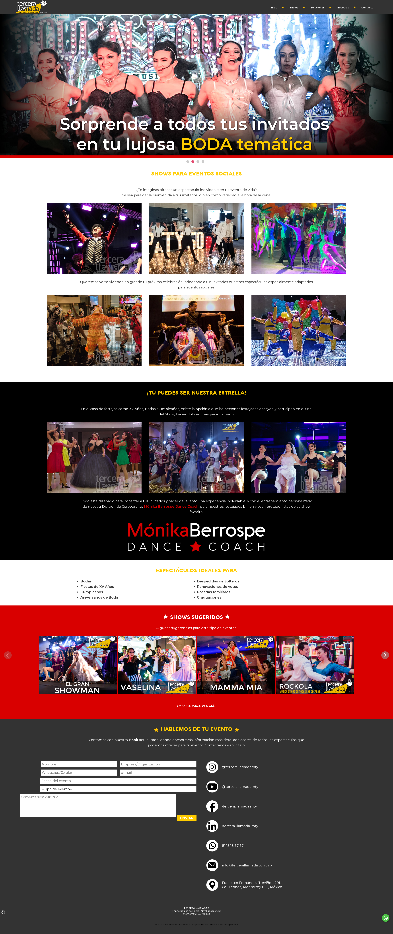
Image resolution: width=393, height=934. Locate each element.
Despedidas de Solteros (218, 581)
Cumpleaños (91, 592)
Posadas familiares (213, 592)
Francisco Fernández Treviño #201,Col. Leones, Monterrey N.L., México (252, 885)
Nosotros (343, 7)
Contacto (367, 7)
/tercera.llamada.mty (239, 806)
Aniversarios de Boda (99, 597)
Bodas (86, 581)
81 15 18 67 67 (232, 846)
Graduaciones (209, 597)
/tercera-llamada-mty (240, 826)
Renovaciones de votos (217, 587)
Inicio (273, 7)
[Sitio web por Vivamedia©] (3, 912)
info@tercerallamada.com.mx (247, 865)
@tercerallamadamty (240, 767)
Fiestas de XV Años (97, 587)
